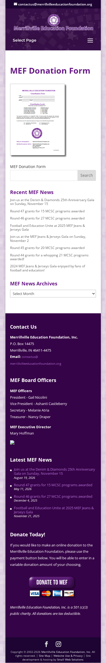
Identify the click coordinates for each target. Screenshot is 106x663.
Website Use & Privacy (68, 656)
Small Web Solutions (70, 659)
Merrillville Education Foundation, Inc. (66, 652)
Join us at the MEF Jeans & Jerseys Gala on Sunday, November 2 (48, 238)
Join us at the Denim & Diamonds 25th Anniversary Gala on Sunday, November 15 (52, 202)
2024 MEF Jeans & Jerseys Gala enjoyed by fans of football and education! (47, 268)
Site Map (44, 656)
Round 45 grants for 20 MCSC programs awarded (47, 247)
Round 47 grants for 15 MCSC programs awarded (47, 211)
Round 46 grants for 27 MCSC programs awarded (47, 218)
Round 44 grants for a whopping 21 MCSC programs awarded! (49, 257)
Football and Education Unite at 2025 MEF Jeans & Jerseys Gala (47, 227)
